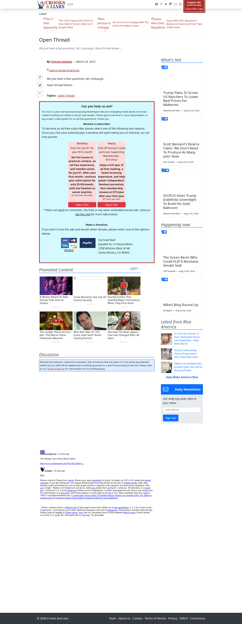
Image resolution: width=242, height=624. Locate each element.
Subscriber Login (194, 9)
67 (39, 93)
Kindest (69, 250)
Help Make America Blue (182, 377)
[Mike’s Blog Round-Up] (182, 289)
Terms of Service (56, 368)
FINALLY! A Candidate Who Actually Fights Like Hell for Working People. (188, 367)
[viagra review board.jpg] (63, 70)
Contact (137, 618)
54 (163, 118)
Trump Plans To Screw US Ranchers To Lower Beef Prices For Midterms (180, 98)
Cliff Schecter (169, 271)
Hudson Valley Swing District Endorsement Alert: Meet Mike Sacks (186, 354)
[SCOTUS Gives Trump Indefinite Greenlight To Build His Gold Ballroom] (182, 180)
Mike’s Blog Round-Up (180, 304)
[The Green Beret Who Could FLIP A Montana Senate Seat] (182, 241)
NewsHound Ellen (171, 110)
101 (164, 170)
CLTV (70, 4)
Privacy (172, 618)
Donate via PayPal (88, 243)
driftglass (167, 310)
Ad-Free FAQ (82, 214)
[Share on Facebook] (40, 77)
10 (163, 279)
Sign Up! (170, 418)
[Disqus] (97, 484)
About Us (124, 618)
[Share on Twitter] (40, 85)
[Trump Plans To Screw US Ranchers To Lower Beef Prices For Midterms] (182, 77)
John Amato (168, 161)
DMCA (184, 618)
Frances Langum (61, 61)
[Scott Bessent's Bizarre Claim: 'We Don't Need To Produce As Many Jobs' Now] (182, 128)
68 (163, 67)
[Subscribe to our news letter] (175, 4)
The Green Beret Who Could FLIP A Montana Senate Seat (180, 261)
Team (112, 618)
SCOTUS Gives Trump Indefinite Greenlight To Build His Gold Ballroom (179, 201)
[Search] (180, 4)
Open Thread (54, 39)
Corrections (197, 618)
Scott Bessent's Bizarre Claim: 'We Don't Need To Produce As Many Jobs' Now (181, 150)
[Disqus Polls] (96, 410)
